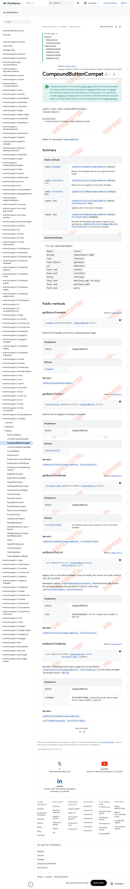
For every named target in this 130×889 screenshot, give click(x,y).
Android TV (72, 829)
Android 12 (88, 826)
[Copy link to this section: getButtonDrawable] (68, 312)
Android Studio (110, 3)
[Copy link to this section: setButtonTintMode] (68, 644)
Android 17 (88, 806)
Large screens (73, 809)
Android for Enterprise (42, 814)
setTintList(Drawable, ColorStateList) (63, 589)
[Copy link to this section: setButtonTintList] (65, 552)
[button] (16, 54)
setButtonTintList (81, 201)
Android (40, 809)
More (29, 3)
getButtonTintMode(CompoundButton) (61, 716)
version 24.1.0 (70, 66)
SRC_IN (46, 578)
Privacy (55, 828)
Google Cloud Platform (46, 863)
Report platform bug (120, 807)
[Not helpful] (120, 27)
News (39, 827)
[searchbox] (17, 22)
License (49, 877)
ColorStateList (79, 203)
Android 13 (88, 822)
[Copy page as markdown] (114, 74)
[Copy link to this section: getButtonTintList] (65, 394)
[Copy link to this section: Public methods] (67, 304)
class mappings (110, 99)
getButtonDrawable (81, 167)
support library (86, 86)
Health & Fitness (56, 817)
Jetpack (112, 89)
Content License (107, 742)
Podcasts (40, 835)
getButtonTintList (81, 180)
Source (40, 823)
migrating (62, 96)
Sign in (124, 3)
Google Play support (119, 821)
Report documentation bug (120, 814)
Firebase (40, 859)
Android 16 (88, 810)
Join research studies (120, 827)
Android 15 (88, 814)
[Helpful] (116, 27)
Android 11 (88, 830)
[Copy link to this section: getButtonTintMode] (68, 475)
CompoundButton (70, 139)
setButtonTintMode (81, 214)
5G (54, 833)
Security (40, 819)
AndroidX (91, 89)
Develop (63, 27)
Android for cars (73, 824)
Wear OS (71, 813)
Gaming (56, 806)
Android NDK (104, 834)
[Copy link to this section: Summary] (58, 150)
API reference (10, 12)
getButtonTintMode (81, 191)
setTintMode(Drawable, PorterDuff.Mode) (64, 721)
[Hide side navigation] (30, 884)
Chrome (40, 855)
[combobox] (61, 3)
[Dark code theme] (120, 320)
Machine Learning (56, 811)
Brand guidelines (61, 877)
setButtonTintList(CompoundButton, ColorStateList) (69, 464)
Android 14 (88, 818)
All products (42, 868)
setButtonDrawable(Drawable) (58, 383)
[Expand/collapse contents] (57, 33)
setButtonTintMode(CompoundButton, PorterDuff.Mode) (71, 541)
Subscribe (99, 883)
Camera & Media (57, 823)
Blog (39, 831)
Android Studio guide (105, 812)
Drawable (56, 167)
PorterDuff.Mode (80, 217)
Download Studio (103, 828)
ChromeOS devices (72, 818)
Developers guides (103, 818)
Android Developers (49, 27)
